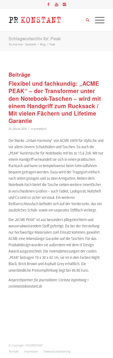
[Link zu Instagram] (64, 4)
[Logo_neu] (47, 20)
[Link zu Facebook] (48, 4)
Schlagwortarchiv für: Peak (35, 38)
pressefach (40, 129)
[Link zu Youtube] (56, 4)
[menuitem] (13, 351)
